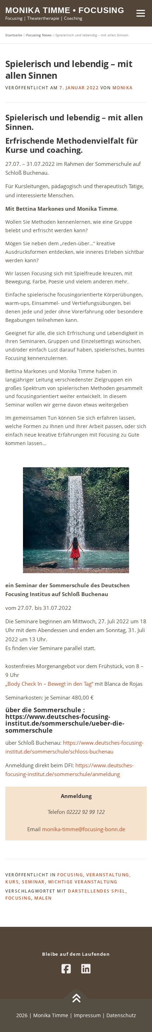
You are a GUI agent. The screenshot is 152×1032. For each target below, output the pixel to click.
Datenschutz (121, 1015)
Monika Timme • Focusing (64, 10)
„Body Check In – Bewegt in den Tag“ (49, 683)
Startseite (13, 34)
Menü (140, 13)
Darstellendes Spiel (96, 891)
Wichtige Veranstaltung (83, 882)
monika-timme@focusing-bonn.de (83, 829)
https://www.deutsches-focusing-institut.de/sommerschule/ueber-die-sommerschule (64, 723)
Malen (43, 898)
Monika (122, 88)
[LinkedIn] (86, 969)
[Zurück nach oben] (76, 999)
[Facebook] (66, 969)
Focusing (70, 875)
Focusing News (39, 34)
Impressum (86, 1015)
